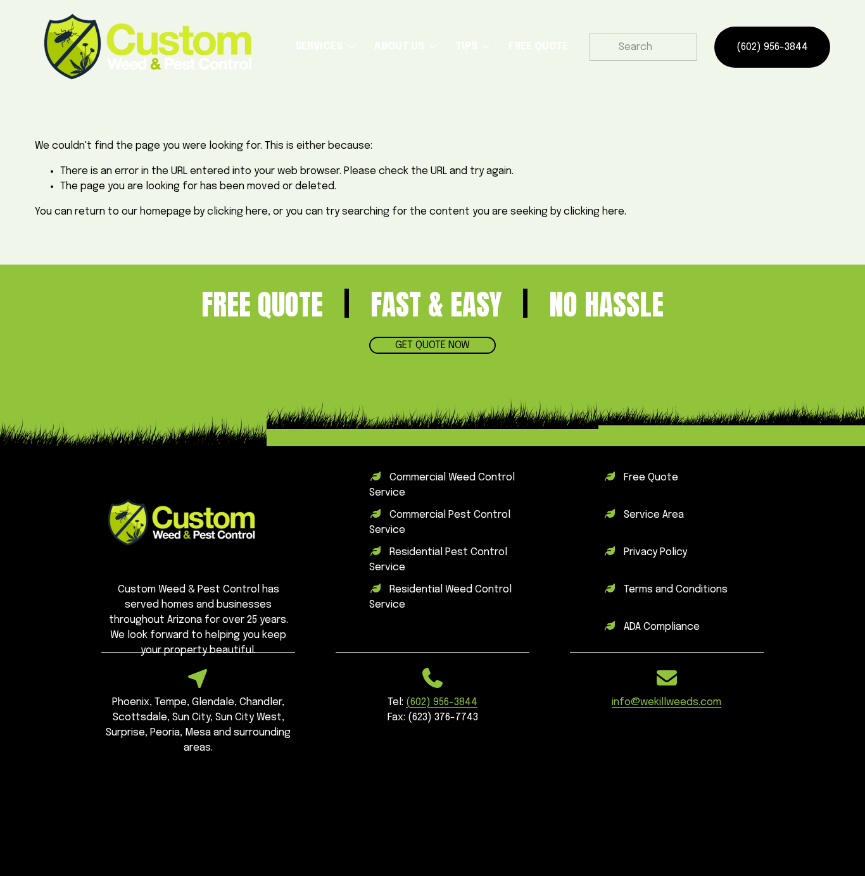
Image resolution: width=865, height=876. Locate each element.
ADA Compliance (662, 627)
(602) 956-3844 (772, 47)
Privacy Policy (655, 552)
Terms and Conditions (676, 589)
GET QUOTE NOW (432, 345)
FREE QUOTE (538, 46)
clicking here (237, 211)
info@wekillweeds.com (666, 702)
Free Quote (651, 477)
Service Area (654, 515)
